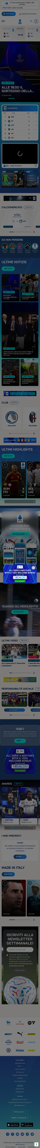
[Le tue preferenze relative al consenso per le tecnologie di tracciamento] (36, 1144)
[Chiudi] (33, 567)
